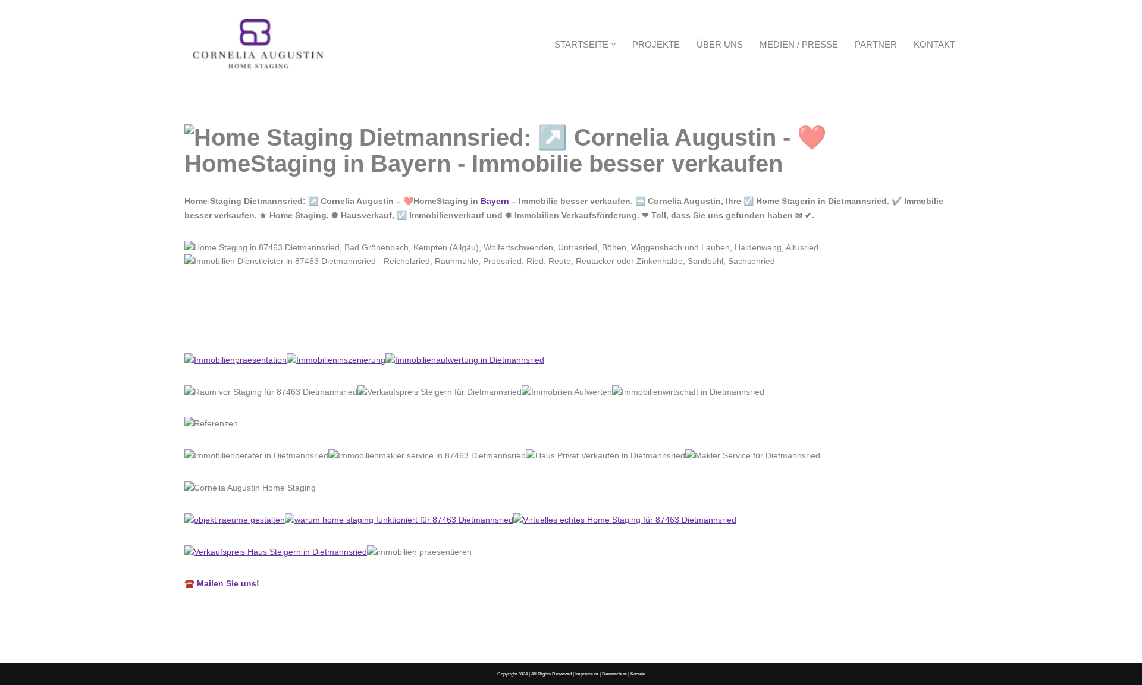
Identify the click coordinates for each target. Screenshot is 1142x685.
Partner (876, 44)
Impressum (586, 674)
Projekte (656, 44)
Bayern (495, 201)
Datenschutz (614, 674)
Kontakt (934, 44)
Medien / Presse (799, 44)
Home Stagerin (233, 326)
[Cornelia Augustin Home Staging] (258, 44)
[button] (613, 44)
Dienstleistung (328, 326)
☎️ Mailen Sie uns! (221, 583)
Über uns (720, 44)
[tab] (232, 327)
